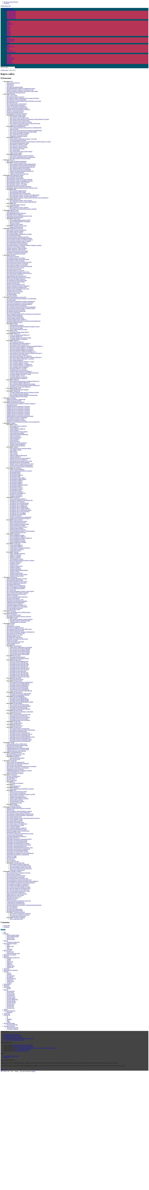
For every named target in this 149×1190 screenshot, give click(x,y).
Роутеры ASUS (17, 660)
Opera (8, 38)
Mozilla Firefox (10, 40)
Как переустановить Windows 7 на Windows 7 (22, 347)
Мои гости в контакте (12, 595)
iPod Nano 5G (10, 84)
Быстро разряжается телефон (17, 525)
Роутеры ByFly (17, 678)
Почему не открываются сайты (15, 112)
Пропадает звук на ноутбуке (14, 290)
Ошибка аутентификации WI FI (18, 797)
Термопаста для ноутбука (13, 293)
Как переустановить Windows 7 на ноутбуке (21, 349)
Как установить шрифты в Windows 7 (17, 828)
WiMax (15, 804)
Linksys (9, 31)
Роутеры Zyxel (17, 727)
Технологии (13, 774)
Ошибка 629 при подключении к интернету (18, 406)
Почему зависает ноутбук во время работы (21, 465)
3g (14, 781)
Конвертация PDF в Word (13, 832)
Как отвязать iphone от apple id (15, 232)
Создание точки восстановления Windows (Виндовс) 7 (24, 372)
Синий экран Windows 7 (16, 545)
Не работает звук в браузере (17, 501)
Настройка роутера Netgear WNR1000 (20, 709)
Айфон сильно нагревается (17, 469)
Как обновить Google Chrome (17, 116)
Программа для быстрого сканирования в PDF (19, 839)
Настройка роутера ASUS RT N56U (19, 674)
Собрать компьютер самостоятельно (16, 751)
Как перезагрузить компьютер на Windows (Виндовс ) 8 (24, 381)
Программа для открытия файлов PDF (17, 842)
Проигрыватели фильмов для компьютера (18, 854)
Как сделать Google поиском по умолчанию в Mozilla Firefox (26, 130)
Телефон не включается (16, 496)
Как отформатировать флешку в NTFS (20, 220)
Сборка (12, 742)
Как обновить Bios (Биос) (13, 584)
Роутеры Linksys (18, 692)
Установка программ (15, 807)
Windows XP (10, 57)
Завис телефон (14, 454)
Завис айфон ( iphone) (15, 449)
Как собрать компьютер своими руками (17, 745)
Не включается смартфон (16, 491)
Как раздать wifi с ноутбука (14, 269)
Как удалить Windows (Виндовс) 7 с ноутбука (22, 358)
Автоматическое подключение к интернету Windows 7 (21, 403)
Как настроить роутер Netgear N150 (19, 704)
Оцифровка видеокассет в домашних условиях (19, 770)
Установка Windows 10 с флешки (18, 339)
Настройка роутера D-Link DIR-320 (19, 689)
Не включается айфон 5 (16, 482)
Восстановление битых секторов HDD (20, 193)
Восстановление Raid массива (15, 176)
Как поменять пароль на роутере (15, 630)
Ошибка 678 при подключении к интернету (18, 410)
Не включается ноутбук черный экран (17, 280)
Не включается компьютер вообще (16, 309)
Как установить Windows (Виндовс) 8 (20, 382)
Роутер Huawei (17, 646)
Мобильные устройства (16, 228)
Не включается (17, 468)
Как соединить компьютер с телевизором (18, 767)
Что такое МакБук (11, 294)
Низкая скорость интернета (17, 795)
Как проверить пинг (12, 777)
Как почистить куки (12, 102)
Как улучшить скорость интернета (16, 105)
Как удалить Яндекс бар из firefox (19, 134)
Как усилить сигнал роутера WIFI (16, 633)
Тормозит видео (14, 564)
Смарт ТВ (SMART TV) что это (15, 772)
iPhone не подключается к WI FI (18, 791)
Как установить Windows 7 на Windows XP (21, 365)
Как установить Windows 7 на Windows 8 (21, 364)
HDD (8, 45)
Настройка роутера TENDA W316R (19, 658)
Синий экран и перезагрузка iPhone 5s (20, 548)
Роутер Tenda (17, 655)
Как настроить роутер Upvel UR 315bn (20, 714)
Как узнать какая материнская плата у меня (18, 891)
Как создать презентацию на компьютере (21, 868)
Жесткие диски (14, 210)
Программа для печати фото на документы (18, 843)
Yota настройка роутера (16, 723)
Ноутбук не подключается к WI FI (16, 284)
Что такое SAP (11, 858)
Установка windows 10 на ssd (17, 204)
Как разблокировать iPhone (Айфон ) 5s (17, 242)
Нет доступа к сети (15, 759)
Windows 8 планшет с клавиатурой (16, 399)
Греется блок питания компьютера (19, 434)
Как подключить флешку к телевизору (20, 221)
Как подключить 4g (15, 786)
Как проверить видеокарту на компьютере (18, 884)
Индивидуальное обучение (11, 2)
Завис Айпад (10, 85)
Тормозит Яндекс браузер (16, 576)
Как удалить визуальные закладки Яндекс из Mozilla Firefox (26, 127)
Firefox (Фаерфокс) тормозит (17, 553)
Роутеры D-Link (18, 681)
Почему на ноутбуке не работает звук (17, 287)
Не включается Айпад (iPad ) (17, 477)
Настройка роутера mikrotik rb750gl (19, 700)
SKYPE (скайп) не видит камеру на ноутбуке (19, 808)
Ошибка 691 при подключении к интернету (18, 412)
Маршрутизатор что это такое (15, 634)
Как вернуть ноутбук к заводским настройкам (19, 186)
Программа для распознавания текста (17, 846)
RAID (8, 47)
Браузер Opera (17, 137)
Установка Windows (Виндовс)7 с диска (20, 374)
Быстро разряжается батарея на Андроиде (21, 470)
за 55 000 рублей (11, 17)
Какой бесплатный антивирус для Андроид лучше (20, 89)
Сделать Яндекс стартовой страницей (17, 113)
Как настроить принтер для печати (16, 875)
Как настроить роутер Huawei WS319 (20, 650)
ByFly (8, 29)
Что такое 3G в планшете (16, 783)
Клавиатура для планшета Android (16, 246)
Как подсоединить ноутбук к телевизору (17, 263)
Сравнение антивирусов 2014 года (19, 174)
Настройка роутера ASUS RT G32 (19, 662)
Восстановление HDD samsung (18, 190)
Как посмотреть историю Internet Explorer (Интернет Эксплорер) (24, 101)
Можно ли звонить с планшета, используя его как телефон (22, 91)
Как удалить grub (11, 590)
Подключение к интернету (17, 402)
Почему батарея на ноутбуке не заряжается (18, 286)
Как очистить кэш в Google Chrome (19, 118)
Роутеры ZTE (17, 724)
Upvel (8, 35)
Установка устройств (15, 871)
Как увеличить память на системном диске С (19, 888)
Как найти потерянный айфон (15, 87)
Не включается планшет (16, 489)
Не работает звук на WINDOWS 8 (19, 507)
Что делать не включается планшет (16, 253)
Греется (15, 424)
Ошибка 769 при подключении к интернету (18, 109)
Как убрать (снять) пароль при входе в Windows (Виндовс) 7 (26, 357)
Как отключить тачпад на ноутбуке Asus (17, 878)
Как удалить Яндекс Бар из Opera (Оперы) (21, 151)
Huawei (9, 26)
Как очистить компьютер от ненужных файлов (19, 304)
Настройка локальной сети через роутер (17, 639)
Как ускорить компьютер (16, 360)
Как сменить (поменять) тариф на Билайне (21, 619)
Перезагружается (18, 519)
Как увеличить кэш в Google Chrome (19, 120)
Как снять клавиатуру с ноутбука (15, 270)
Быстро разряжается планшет (17, 541)
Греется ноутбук (14, 440)
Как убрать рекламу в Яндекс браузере (20, 158)
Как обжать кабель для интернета (16, 877)
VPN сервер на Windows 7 (17, 342)
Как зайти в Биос (11, 300)
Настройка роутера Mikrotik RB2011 (19, 699)
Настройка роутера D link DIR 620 (19, 686)
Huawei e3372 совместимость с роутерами (21, 647)
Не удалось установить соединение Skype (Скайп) (20, 833)
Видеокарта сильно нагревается (18, 426)
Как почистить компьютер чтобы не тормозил (22, 560)
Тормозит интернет (15, 567)
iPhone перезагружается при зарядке (19, 524)
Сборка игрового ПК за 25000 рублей (17, 744)
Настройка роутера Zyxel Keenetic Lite (20, 735)
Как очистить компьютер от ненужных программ (20, 302)
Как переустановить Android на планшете (18, 237)
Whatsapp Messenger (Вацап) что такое (17, 578)
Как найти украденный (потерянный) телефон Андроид (25, 326)
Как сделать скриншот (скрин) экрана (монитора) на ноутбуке (23, 818)
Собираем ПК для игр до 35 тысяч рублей (18, 749)
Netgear (9, 32)
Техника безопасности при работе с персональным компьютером (24, 905)
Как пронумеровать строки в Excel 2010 (20, 867)
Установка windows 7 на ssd (17, 375)
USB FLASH (17, 218)
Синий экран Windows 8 (16, 546)
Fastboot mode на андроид (16, 325)
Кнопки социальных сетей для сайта (16, 594)
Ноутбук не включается (16, 494)
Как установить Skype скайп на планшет (17, 592)
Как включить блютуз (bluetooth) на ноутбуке (22, 788)
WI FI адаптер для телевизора (18, 793)
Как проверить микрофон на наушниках (17, 885)
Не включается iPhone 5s (16, 475)
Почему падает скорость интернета (19, 798)
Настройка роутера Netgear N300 (18, 707)
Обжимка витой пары (12, 898)
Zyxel (8, 25)
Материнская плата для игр (14, 896)
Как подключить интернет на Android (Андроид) (20, 239)
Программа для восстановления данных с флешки (23, 209)
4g (14, 784)
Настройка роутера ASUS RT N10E (19, 664)
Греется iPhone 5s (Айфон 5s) (17, 428)
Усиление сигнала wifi (16, 802)
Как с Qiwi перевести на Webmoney (16, 587)
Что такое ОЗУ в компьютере (14, 909)
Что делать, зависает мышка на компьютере (21, 466)
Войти (16, 1071)
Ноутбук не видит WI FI (13, 283)
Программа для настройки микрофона (17, 601)
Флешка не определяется (16, 224)
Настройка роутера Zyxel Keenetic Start (20, 741)
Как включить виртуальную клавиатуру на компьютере (21, 298)
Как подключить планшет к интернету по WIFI (22, 794)
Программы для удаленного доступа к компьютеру (20, 853)
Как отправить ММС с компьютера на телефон (19, 234)
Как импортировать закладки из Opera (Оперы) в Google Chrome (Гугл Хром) (30, 141)
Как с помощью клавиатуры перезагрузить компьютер (21, 307)
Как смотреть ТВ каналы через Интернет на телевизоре (21, 766)
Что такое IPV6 (11, 779)
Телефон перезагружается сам (18, 532)
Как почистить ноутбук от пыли (15, 267)
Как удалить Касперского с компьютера (20, 169)
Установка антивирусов (20, 162)
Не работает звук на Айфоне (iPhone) (19, 508)
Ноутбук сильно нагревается (17, 444)
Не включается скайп (15, 490)
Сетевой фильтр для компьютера (15, 902)
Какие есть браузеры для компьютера (16, 106)
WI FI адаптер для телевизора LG (15, 762)
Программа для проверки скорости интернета (19, 616)
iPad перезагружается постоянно (18, 521)
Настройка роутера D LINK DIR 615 (19, 685)
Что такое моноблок (12, 907)
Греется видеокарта (15, 435)
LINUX (9, 56)
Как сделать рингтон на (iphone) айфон (17, 244)
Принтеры (13, 611)
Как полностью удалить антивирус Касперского (22, 165)
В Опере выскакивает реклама (18, 140)
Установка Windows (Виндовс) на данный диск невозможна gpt (23, 321)
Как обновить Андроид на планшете (16, 230)
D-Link (8, 22)
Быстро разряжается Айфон (17, 535)
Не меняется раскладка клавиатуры (16, 311)
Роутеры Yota (17, 721)
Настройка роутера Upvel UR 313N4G (20, 717)
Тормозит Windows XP (16, 562)
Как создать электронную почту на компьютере (22, 157)
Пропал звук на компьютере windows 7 (20, 518)
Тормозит (16, 552)
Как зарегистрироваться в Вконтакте (16, 583)
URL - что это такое (12, 95)
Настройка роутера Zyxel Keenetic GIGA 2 (21, 734)
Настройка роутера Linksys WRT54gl (19, 695)
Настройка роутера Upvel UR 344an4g (20, 720)
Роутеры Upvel (17, 713)
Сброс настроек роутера (13, 643)
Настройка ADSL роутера (13, 636)
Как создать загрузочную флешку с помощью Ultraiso (21, 308)
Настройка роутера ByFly (16, 679)
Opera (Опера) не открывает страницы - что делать (23, 139)
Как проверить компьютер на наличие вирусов (22, 167)
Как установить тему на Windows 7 (19, 367)
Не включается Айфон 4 (16, 480)
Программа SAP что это (13, 837)
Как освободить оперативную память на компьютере (21, 301)
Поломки (12, 423)
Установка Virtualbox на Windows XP (16, 605)
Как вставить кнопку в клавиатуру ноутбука (18, 872)
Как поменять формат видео (14, 816)
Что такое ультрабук (12, 295)
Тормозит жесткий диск (16, 566)
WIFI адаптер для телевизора (14, 765)
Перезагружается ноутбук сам (18, 529)
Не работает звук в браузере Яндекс (19, 503)
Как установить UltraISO (13, 826)
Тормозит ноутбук (14, 571)
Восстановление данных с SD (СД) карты (21, 200)
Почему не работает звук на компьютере (20, 517)
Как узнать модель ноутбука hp (15, 274)
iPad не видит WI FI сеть (13, 82)
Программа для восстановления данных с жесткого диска (22, 188)
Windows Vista (10, 59)
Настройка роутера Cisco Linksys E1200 (20, 693)
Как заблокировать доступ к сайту (16, 753)
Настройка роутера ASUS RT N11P (19, 665)
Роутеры (6, 19)
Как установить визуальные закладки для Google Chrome (25, 123)
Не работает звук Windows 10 (17, 493)
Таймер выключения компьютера (15, 602)
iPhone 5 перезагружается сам (18, 522)
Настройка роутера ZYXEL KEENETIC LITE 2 (22, 737)
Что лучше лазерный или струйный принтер (18, 612)
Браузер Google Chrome (20, 115)
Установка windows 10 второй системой (20, 337)
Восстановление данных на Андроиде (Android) (19, 179)
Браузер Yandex (18, 154)
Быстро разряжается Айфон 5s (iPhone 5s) (21, 538)
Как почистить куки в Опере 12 (18, 146)
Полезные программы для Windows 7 (16, 836)
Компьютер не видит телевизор (15, 769)
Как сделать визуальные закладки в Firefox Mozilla (23, 132)
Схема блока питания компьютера (16, 903)
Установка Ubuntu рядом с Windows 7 (17, 319)
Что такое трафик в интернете (15, 608)
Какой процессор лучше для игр (15, 895)
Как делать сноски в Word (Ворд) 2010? (20, 865)
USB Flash (9, 50)
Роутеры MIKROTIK (19, 696)
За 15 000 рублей (11, 11)
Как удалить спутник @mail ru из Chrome (21, 122)
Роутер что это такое (12, 640)
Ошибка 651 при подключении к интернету (18, 407)
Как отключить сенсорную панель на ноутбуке (19, 262)
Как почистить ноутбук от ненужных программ (19, 266)
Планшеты (13, 398)
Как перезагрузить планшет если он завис (21, 461)
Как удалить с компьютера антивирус (17, 161)
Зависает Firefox (14, 129)
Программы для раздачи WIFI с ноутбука (17, 851)
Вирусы (12, 160)
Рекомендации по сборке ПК (14, 746)
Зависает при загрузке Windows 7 (19, 459)
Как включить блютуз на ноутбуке (16, 258)
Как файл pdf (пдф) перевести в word (16, 829)
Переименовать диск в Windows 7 (19, 370)
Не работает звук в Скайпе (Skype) (19, 504)
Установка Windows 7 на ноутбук (18, 377)
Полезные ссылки (8, 8)
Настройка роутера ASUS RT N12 (19, 667)
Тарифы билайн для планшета (18, 622)
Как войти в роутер (12, 405)
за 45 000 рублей (11, 15)
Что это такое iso (11, 860)
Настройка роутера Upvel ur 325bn (19, 718)
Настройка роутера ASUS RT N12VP (19, 668)
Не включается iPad (15, 473)
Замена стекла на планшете (14, 400)
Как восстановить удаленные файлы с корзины (19, 811)
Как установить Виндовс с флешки (19, 393)
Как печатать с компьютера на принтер (20, 913)
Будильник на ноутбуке (13, 256)
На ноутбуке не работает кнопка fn (16, 279)
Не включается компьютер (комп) (19, 484)
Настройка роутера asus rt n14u (18, 671)
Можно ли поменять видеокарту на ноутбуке (19, 277)
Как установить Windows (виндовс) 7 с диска (22, 361)
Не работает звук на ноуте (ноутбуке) (19, 511)
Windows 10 (10, 63)
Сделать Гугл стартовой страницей (19, 125)
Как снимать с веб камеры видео (15, 822)
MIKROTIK (10, 24)
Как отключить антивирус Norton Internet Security (23, 164)
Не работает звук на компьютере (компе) (20, 510)
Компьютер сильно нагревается (18, 442)
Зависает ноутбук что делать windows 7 (20, 458)
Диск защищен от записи (16, 559)
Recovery (6, 43)
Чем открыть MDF (12, 857)
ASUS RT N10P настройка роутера (19, 661)
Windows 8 (9, 61)
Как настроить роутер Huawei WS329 (20, 653)
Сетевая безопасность (16, 752)
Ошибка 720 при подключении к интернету (18, 413)
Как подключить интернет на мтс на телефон (19, 241)
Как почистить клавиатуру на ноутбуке (17, 265)
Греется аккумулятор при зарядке (18, 431)
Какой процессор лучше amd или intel (17, 893)
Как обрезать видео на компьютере (16, 585)
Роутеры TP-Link (18, 710)
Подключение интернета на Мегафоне (17, 417)
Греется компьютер (15, 438)
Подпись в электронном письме (15, 111)
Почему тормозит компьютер (14, 315)
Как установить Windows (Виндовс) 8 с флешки (22, 384)
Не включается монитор (16, 487)
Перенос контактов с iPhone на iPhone (17, 248)
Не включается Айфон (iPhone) (18, 479)
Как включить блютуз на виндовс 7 (19, 344)
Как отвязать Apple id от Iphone (15, 231)
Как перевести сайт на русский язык (16, 99)
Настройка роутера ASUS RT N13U (19, 669)
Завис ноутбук (13, 452)
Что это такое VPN (12, 780)
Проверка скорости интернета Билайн (20, 620)
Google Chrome (11, 39)
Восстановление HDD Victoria (15, 580)
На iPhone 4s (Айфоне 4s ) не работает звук (21, 500)
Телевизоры (13, 760)
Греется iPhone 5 (14, 427)
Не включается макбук (16, 486)
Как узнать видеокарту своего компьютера (18, 889)
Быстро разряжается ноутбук (17, 539)
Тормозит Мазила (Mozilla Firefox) (19, 570)
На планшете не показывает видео (16, 92)
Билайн (15, 618)
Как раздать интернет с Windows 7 (19, 354)
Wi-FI (15, 790)
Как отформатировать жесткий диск (16, 213)
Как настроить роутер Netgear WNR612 (20, 706)
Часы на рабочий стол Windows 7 (18, 378)
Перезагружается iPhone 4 (17, 528)
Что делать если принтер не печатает (19, 914)
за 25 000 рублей (11, 12)
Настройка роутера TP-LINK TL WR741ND (21, 711)
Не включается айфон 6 (16, 483)
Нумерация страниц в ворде (17, 870)
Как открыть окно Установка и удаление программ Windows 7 (26, 346)
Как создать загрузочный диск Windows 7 (21, 356)
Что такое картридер (12, 906)
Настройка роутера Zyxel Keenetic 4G (20, 732)
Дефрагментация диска (13, 211)
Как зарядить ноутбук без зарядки (16, 260)
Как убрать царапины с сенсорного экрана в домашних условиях (24, 245)
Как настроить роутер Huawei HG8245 (20, 648)
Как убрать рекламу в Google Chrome (16, 104)
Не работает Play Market (13, 598)
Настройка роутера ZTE (16, 725)
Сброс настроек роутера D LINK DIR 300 (21, 690)
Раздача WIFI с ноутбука (16, 800)
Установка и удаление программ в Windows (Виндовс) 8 (25, 385)
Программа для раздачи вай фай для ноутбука (19, 844)
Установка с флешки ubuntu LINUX (19, 332)
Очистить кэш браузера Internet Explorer (17, 108)
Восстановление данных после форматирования (19, 181)
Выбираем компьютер (9, 10)
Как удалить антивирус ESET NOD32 (20, 168)
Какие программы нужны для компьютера (18, 830)
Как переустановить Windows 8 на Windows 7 (22, 350)
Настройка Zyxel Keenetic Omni (18, 731)
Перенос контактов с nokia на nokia (16, 249)
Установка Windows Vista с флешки (19, 389)
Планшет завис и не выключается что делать (22, 463)
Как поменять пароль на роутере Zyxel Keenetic (22, 730)
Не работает (17, 497)
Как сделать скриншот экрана (15, 819)
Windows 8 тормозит (15, 557)
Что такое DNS (11, 644)
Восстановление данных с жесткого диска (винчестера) (24, 195)
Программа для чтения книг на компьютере (18, 849)
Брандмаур (16, 756)
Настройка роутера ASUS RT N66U (19, 675)
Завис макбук (13, 451)
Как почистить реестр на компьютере (17, 305)
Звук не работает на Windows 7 (18, 498)
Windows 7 (9, 60)
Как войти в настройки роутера (15, 627)
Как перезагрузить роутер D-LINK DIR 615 (21, 682)
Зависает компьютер (15, 456)
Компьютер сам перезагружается (18, 136)
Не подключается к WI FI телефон (16, 281)
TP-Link (9, 33)
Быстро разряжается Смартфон (18, 542)
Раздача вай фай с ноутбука (17, 801)
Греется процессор (15, 441)
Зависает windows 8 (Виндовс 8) (18, 455)
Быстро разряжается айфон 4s (18, 536)
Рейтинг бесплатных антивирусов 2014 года (22, 171)
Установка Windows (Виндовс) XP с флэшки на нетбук (24, 392)
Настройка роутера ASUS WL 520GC (20, 676)
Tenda (8, 28)
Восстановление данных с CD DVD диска (18, 182)
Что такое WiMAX (15, 805)
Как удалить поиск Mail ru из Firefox (19, 133)
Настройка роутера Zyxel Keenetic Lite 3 (20, 738)
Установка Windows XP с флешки (19, 396)
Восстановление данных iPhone (15, 178)
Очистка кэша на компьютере (15, 835)
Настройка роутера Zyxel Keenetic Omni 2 (21, 739)
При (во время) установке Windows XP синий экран (23, 395)
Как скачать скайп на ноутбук (15, 821)
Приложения (13, 577)
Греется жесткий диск (15, 437)
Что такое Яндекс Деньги (13, 609)
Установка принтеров (19, 912)
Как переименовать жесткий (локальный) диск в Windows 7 (22, 881)
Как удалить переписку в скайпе (15, 825)
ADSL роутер (10, 625)
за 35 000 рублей (11, 14)
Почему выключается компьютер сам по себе (19, 900)
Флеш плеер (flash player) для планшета (17, 606)
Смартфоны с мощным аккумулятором (17, 252)
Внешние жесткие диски (20, 225)
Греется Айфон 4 (14, 430)
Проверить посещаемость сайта (15, 599)
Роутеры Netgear (18, 703)
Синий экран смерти (15, 550)
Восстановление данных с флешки (19, 207)
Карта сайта (7, 925)
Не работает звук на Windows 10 (18, 505)
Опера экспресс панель (16, 153)
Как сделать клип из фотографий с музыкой (18, 886)
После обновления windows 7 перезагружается (22, 531)
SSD (8, 49)
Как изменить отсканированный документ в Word (20, 814)
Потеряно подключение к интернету (16, 420)
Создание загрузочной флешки (15, 316)
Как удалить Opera (15, 150)
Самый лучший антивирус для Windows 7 (21, 371)
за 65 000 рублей (11, 18)
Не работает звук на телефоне (18, 512)
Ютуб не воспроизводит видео (15, 773)
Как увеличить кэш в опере (17, 148)
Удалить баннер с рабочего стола (15, 318)
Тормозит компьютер (15, 569)
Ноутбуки (6, 64)
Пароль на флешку (15, 223)
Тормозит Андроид (15, 563)
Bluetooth (16, 787)
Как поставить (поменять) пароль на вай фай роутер (20, 632)
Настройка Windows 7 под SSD (18, 368)
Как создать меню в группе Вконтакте (17, 823)
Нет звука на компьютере (13, 312)
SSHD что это (10, 809)
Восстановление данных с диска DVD (17, 185)
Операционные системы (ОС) (18, 297)
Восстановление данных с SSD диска (17, 183)
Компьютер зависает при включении (19, 462)
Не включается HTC (15, 472)
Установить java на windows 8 (15, 604)
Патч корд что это (11, 899)
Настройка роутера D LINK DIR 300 (19, 683)
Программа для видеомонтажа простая (17, 840)
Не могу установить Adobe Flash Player (17, 597)
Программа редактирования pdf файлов (17, 850)
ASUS (8, 21)
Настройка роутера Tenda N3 (17, 657)
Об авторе (6, 3)
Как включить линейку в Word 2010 (19, 864)
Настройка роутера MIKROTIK (18, 697)
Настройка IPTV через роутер (15, 637)
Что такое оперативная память (15, 910)
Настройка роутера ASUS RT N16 (19, 672)
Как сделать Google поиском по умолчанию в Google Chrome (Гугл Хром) (29, 119)
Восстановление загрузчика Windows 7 (20, 343)
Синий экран (17, 543)
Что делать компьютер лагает (14, 322)
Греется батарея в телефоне (17, 433)
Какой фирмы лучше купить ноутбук (16, 276)
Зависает (16, 447)
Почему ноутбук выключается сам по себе (18, 288)
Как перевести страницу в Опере (18, 144)
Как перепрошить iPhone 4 (14, 235)
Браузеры (6, 36)
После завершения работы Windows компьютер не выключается (24, 314)
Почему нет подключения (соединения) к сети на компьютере (23, 421)
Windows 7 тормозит (15, 556)
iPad (11, 81)
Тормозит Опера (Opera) (16, 573)
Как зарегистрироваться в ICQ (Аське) (17, 581)
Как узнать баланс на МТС (14, 615)
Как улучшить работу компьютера (16, 892)
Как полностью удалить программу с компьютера (20, 815)
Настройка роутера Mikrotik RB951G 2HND (21, 702)
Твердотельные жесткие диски (15, 217)
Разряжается (17, 534)
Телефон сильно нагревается (17, 445)
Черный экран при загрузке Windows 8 (20, 386)
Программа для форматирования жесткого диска (20, 847)
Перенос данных (11, 52)
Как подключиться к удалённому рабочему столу (23, 351)
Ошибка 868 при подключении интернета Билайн (20, 416)
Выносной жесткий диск (16, 227)
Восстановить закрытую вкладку (15, 97)
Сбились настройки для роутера (15, 641)
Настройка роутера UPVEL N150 (18, 716)
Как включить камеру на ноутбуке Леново (18, 259)
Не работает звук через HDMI (18, 514)
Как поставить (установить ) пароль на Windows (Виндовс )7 (26, 353)
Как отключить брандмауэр (17, 758)
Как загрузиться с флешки (14, 874)
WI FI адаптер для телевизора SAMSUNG (18, 763)
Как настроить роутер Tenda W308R (19, 654)
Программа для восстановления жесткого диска (19, 216)
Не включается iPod (15, 476)
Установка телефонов (19, 917)
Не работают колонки (15, 515)
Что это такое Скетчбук (13, 861)
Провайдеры (13, 613)
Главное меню (4, 70)
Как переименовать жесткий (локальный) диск (19, 879)
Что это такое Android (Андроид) (18, 329)
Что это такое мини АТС (16, 919)
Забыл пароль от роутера (13, 626)
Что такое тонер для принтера (18, 916)
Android (9, 54)
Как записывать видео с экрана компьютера (18, 812)
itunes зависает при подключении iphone (20, 448)
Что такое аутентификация (14, 755)
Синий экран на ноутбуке (17, 549)
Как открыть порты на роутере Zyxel (19, 728)
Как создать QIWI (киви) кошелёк (16, 588)
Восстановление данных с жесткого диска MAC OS (23, 196)
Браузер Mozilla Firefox (19, 126)
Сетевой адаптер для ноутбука (15, 291)
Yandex (9, 42)
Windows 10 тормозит (15, 555)
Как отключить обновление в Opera (19, 143)
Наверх (33, 1071)
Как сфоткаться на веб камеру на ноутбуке (18, 272)
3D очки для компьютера (13, 776)
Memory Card (10, 46)
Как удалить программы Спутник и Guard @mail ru (20, 591)
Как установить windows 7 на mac (19, 363)
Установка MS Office (19, 863)
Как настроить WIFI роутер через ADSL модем (19, 629)
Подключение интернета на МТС (16, 419)
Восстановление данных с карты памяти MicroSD (23, 202)
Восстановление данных (16, 175)
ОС (5, 53)
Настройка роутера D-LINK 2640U (19, 688)
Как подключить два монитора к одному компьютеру (21, 882)
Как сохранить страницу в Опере (19, 147)
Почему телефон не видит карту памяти (17, 251)
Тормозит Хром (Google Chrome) (18, 574)
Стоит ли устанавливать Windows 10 (19, 335)
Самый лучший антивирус (17, 172)
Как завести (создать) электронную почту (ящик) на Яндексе (23, 98)
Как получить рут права (16, 328)
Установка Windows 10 (16, 336)
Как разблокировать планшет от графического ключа (21, 88)
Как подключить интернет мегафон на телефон (19, 238)
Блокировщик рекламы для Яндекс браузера (21, 155)
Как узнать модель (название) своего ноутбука (19, 273)
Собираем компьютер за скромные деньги (18, 748)
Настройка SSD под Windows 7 (15, 214)
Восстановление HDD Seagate (18, 192)
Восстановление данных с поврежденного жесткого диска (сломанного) (29, 197)
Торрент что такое (11, 856)
